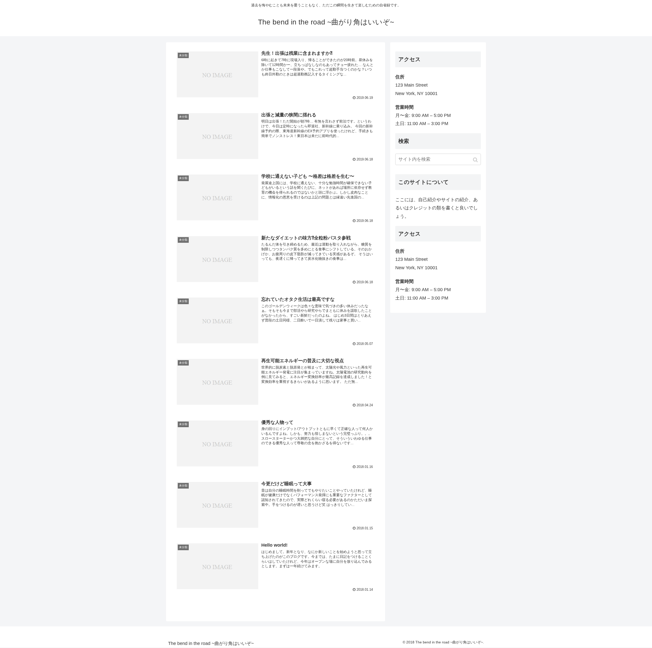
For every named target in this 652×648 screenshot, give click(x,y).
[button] (476, 160)
